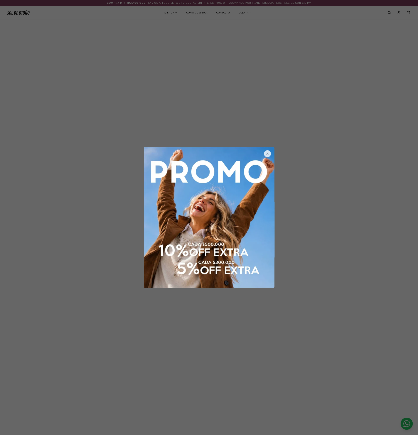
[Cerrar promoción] (267, 153)
